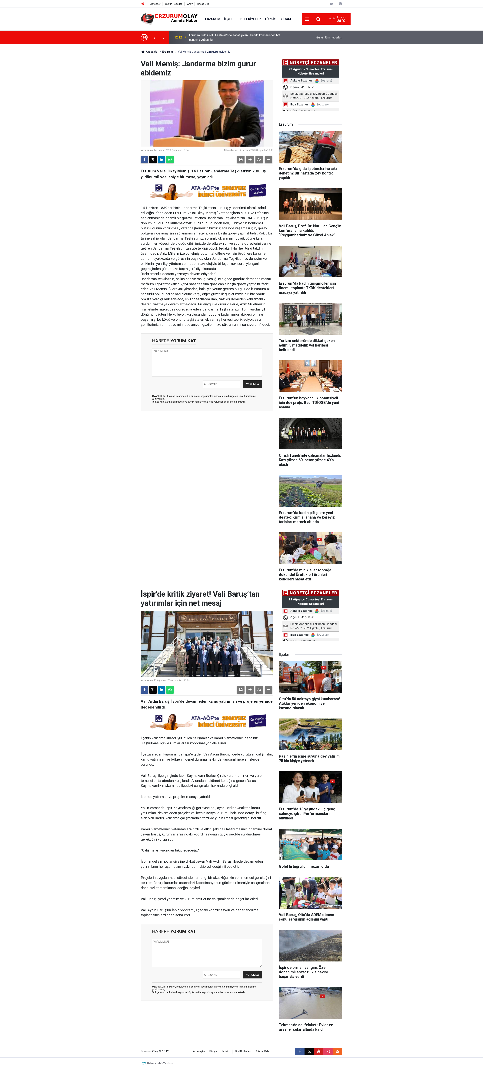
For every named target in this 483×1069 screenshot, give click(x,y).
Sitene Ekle (203, 3)
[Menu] (307, 19)
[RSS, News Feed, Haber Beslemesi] (337, 1051)
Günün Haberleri (173, 3)
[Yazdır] (241, 159)
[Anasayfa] (143, 3)
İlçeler (230, 19)
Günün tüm (329, 37)
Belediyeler (250, 19)
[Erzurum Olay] (169, 19)
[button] (250, 159)
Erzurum (212, 19)
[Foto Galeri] (340, 3)
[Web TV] (331, 3)
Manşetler (155, 3)
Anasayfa (151, 51)
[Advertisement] (123, 100)
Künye (213, 1051)
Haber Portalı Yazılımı (160, 1063)
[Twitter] (153, 159)
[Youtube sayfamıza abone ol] (318, 1051)
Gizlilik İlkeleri (243, 1051)
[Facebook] (144, 159)
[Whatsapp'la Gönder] (170, 159)
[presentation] (154, 37)
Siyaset (287, 19)
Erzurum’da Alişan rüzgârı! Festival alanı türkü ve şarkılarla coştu (230, 37)
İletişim (226, 1051)
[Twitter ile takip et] (309, 1051)
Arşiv (190, 3)
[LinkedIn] (161, 159)
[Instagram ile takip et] (328, 1051)
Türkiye (271, 19)
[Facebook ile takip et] (300, 1051)
